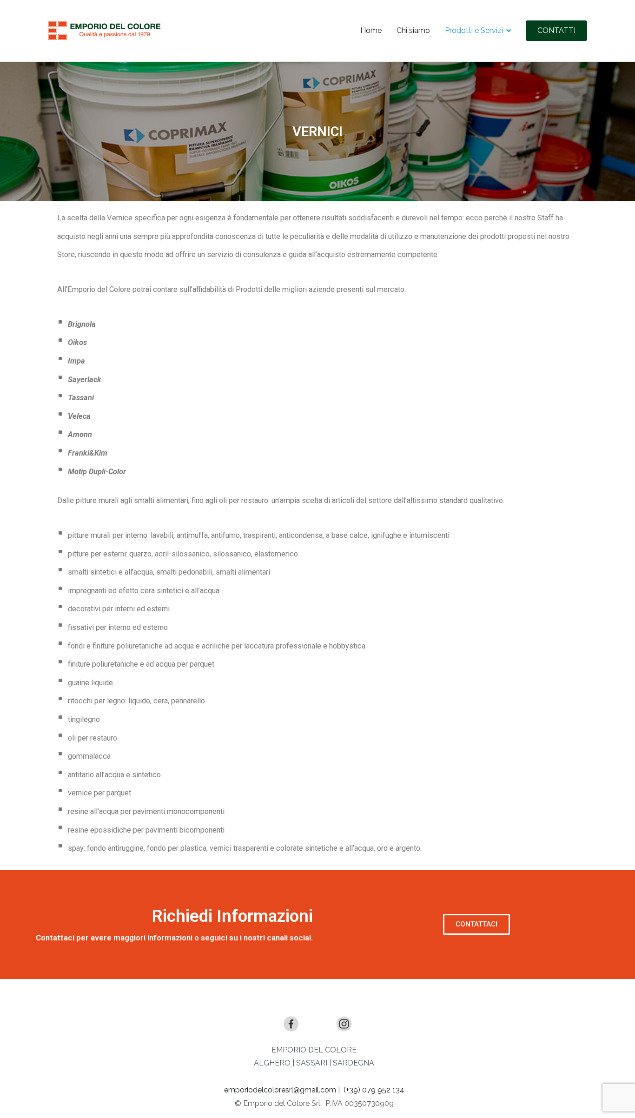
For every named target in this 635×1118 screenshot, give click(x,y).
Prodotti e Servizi (474, 30)
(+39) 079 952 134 (374, 1089)
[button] (476, 924)
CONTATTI (556, 30)
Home (371, 30)
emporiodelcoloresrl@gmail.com (280, 1089)
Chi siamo (413, 30)
